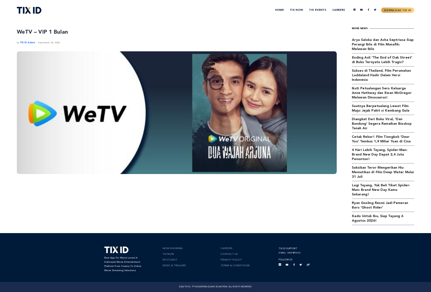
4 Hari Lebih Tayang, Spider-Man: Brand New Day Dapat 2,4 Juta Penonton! (379, 154)
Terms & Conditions (235, 265)
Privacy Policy (231, 260)
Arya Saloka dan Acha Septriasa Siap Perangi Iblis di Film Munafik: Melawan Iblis (383, 44)
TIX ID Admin (27, 43)
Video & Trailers (174, 265)
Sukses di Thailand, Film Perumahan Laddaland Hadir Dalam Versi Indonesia (381, 75)
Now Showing (172, 248)
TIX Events (317, 10)
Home (279, 10)
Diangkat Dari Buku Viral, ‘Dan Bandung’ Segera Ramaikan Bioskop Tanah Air (382, 124)
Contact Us (229, 254)
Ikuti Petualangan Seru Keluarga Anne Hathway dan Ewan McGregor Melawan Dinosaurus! (382, 93)
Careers (338, 10)
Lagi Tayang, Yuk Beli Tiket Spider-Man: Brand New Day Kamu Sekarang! (381, 190)
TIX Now (296, 10)
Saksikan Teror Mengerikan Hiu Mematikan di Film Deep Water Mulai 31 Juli (383, 172)
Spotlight (169, 260)
